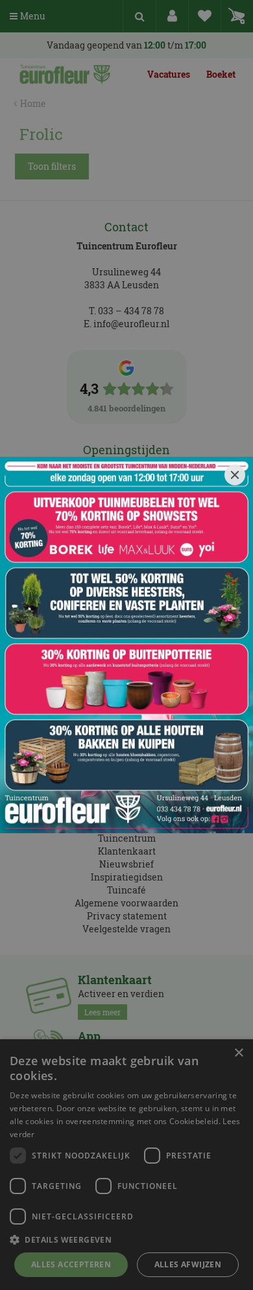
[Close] (234, 475)
